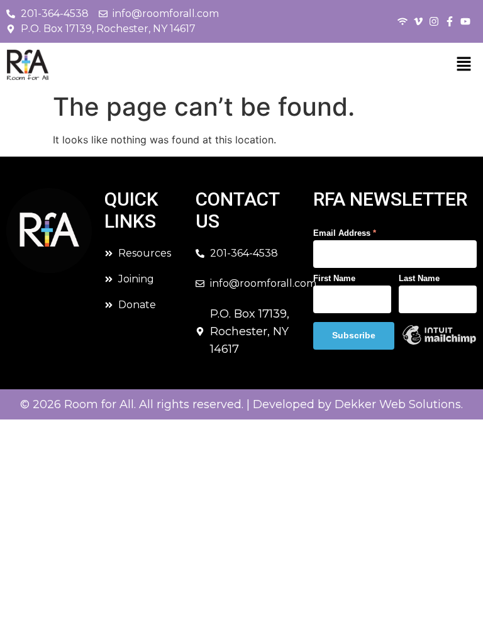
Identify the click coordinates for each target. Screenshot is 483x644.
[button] (463, 64)
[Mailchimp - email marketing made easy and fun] (439, 343)
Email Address (344, 233)
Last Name (419, 278)
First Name (334, 278)
